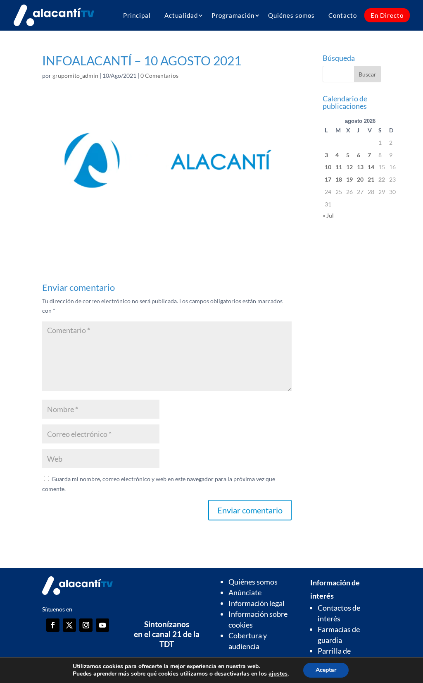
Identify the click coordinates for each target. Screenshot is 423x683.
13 (360, 166)
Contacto (342, 15)
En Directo (387, 15)
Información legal (256, 603)
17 (328, 179)
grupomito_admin (75, 75)
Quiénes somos (291, 15)
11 (338, 166)
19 (349, 179)
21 (371, 179)
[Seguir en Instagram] (86, 625)
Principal (137, 15)
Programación (233, 15)
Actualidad (181, 15)
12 (349, 166)
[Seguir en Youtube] (102, 625)
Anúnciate (244, 592)
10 (328, 166)
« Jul (328, 215)
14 (371, 166)
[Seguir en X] (69, 625)
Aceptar (326, 670)
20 (360, 179)
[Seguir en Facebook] (52, 625)
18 (338, 179)
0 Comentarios (159, 75)
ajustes (278, 674)
